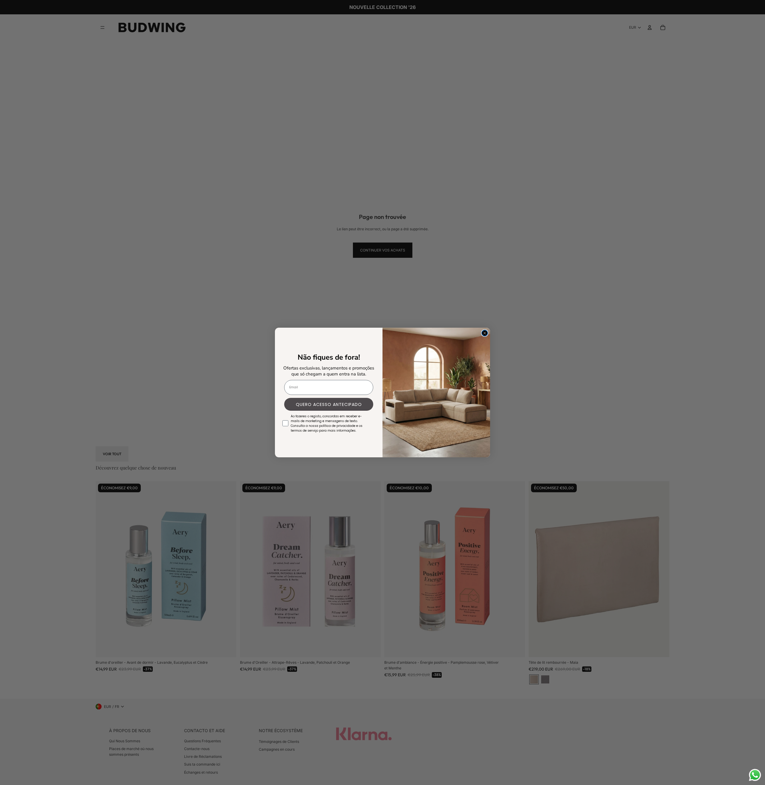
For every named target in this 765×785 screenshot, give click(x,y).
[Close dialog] (485, 333)
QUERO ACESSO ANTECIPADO (329, 404)
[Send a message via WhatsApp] (755, 775)
